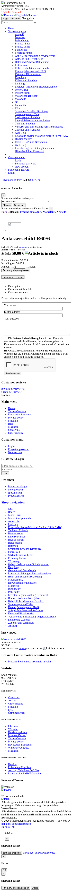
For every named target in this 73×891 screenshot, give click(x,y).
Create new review (11, 391)
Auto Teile (20, 132)
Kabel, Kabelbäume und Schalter (32, 68)
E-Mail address (12, 311)
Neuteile (61, 211)
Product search (16, 495)
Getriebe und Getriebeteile (29, 58)
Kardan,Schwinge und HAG (30, 71)
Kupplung (20, 77)
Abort (35, 888)
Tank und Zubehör (25, 123)
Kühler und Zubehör (26, 80)
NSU (18, 102)
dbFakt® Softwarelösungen (16, 823)
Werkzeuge (21, 145)
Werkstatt (13, 729)
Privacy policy (16, 417)
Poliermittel (21, 105)
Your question (11, 318)
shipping (23, 247)
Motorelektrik (22, 92)
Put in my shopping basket (16, 270)
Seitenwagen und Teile (27, 114)
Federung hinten (23, 52)
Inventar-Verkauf (17, 735)
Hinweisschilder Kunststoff (29, 151)
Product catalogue (30, 211)
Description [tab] (14, 286)
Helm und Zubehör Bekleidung (32, 62)
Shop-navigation (13, 502)
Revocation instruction (20, 414)
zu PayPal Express (45, 852)
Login (18, 160)
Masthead (13, 426)
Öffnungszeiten (16, 712)
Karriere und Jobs (17, 732)
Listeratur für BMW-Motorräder (25, 773)
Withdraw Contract (18, 747)
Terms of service (17, 411)
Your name (10, 305)
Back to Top (8, 826)
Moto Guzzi (21, 89)
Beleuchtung (22, 40)
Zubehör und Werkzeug (27, 129)
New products (15, 489)
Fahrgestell (21, 49)
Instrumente (21, 65)
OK (4, 870)
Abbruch (7, 205)
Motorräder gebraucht (26, 95)
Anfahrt (12, 700)
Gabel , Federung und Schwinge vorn (35, 55)
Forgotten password (25, 163)
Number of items (12, 179)
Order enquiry (15, 432)
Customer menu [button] (16, 157)
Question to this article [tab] (20, 289)
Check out (35, 179)
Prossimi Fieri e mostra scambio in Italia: (29, 661)
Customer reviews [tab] (18, 292)
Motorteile (20, 98)
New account (22, 166)
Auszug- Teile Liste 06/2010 (23, 770)
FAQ (11, 709)
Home (11, 28)
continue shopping (12, 853)
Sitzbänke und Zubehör (27, 117)
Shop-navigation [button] (17, 31)
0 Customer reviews (13, 388)
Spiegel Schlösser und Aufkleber (32, 120)
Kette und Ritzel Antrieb (28, 74)
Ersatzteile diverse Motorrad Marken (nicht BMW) (42, 135)
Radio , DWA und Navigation (31, 142)
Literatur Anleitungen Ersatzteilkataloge (36, 86)
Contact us (14, 429)
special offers (15, 492)
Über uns (13, 726)
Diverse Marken (23, 138)
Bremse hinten (22, 43)
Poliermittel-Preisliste (19, 767)
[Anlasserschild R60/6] (14, 230)
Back (4, 211)
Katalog (12, 764)
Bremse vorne (22, 46)
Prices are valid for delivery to (17, 198)
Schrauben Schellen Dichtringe (31, 111)
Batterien (20, 37)
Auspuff (19, 34)
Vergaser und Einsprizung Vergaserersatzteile (39, 126)
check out (28, 852)
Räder (18, 108)
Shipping (13, 420)
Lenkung (20, 83)
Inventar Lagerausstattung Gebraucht (34, 148)
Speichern (19, 205)
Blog (10, 423)
